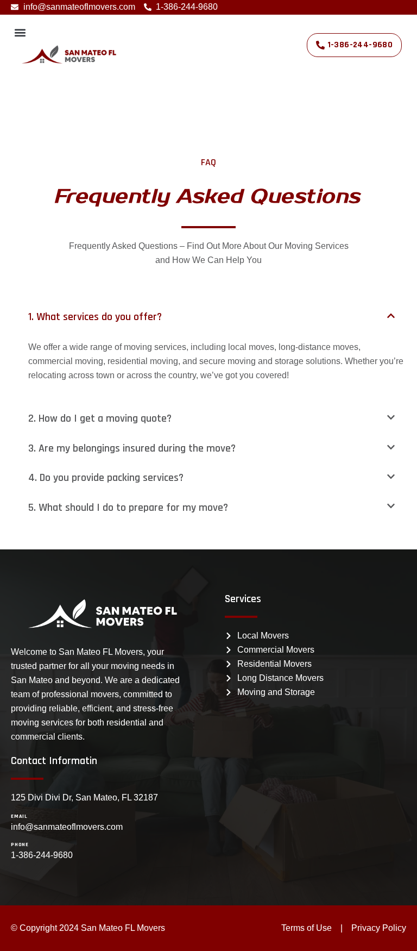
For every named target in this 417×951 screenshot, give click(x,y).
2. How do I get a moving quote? (100, 418)
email (19, 816)
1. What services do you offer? (95, 317)
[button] (20, 32)
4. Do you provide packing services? (106, 478)
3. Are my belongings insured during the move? (132, 448)
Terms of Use (306, 928)
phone (20, 844)
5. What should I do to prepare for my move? (128, 507)
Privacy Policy (378, 928)
